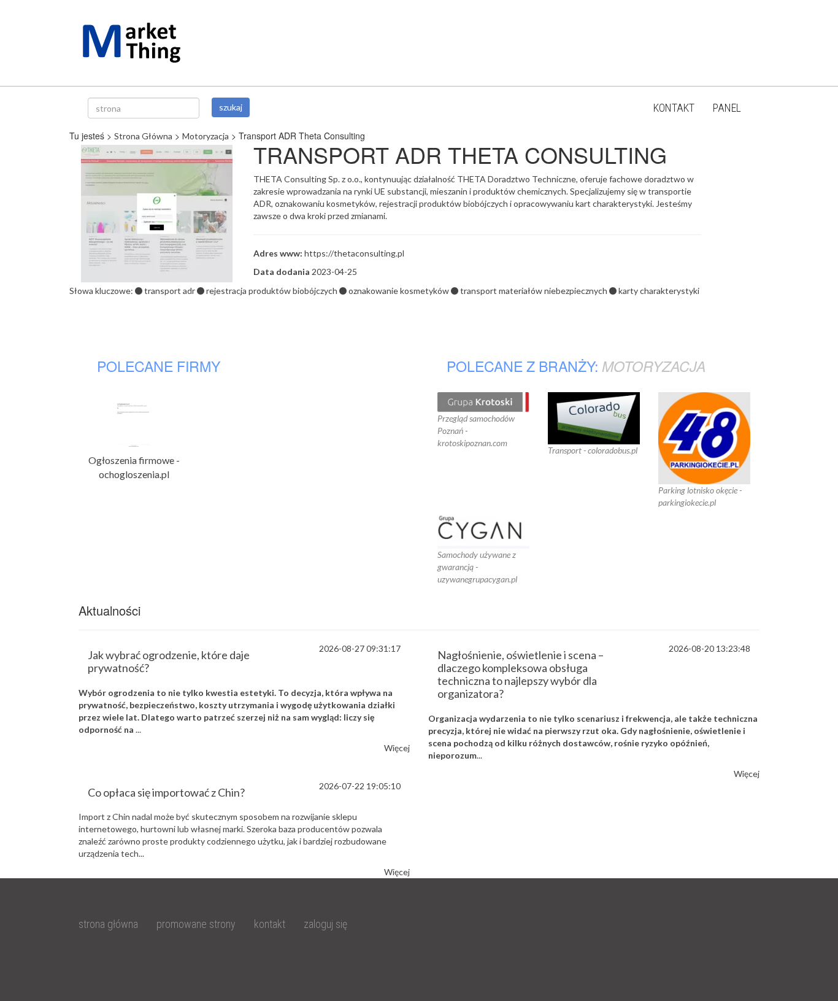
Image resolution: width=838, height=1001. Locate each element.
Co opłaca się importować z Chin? (166, 792)
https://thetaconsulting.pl (354, 253)
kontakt (673, 107)
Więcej (397, 748)
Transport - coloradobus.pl (592, 450)
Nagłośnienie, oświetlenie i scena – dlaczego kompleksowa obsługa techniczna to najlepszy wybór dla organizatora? (520, 674)
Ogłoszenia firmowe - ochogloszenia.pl (134, 467)
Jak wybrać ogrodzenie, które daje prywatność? (169, 661)
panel (727, 107)
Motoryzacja (205, 136)
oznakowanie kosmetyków (398, 290)
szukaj (230, 107)
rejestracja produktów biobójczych (271, 290)
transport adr (169, 290)
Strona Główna (143, 136)
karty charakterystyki (658, 290)
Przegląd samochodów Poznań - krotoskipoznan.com (476, 430)
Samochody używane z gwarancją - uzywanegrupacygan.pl (477, 566)
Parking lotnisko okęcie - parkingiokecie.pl (700, 496)
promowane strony (196, 924)
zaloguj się (325, 924)
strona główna (108, 924)
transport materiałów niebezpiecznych (533, 290)
